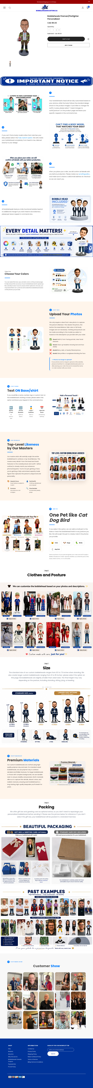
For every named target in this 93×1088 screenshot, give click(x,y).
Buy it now (68, 45)
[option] (24, 36)
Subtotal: (50, 34)
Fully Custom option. (25, 138)
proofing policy (84, 174)
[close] (89, 2)
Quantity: (50, 27)
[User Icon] (83, 8)
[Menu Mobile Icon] (4, 8)
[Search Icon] (10, 7)
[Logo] (46, 7)
